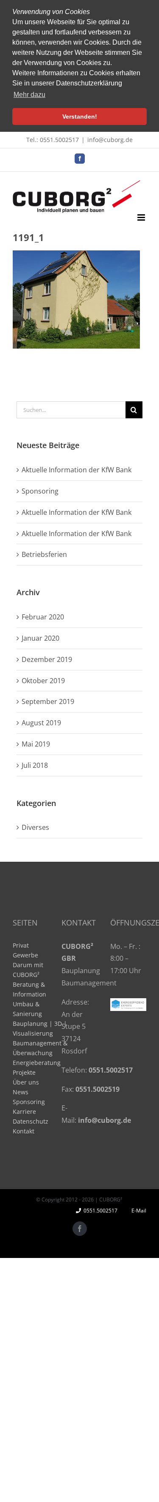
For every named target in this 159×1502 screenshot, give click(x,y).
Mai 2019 (36, 744)
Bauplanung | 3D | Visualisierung (40, 1028)
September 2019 (48, 701)
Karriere (24, 1111)
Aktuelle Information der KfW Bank (76, 469)
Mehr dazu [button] (29, 94)
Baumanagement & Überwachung (40, 1048)
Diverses (35, 827)
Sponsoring (40, 491)
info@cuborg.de (110, 140)
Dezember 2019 (47, 659)
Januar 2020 (40, 638)
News (20, 1092)
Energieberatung (37, 1063)
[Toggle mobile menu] (141, 217)
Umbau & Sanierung (27, 1009)
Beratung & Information (29, 989)
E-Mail (137, 1210)
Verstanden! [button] (79, 116)
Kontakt (23, 1131)
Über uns (26, 1082)
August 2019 (41, 722)
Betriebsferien (44, 554)
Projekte (24, 1072)
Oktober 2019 (43, 680)
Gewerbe (25, 955)
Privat (21, 945)
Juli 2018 (35, 765)
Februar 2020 (43, 617)
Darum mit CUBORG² (28, 970)
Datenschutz (30, 1121)
